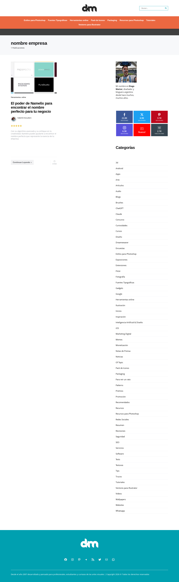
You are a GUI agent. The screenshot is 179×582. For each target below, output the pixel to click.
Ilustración (120, 305)
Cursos (119, 231)
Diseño (119, 236)
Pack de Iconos (98, 20)
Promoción (121, 396)
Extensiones (121, 265)
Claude (119, 214)
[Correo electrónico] (106, 559)
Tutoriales (150, 20)
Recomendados (123, 402)
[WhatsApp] (113, 559)
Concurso (120, 219)
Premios (119, 391)
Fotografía (120, 276)
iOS (117, 328)
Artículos (120, 185)
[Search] (166, 8)
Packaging (112, 20)
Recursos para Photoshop (132, 20)
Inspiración (121, 316)
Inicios (118, 311)
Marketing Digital (123, 333)
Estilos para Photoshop (34, 20)
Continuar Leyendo (21, 162)
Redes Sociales (122, 419)
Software (120, 453)
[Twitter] (99, 559)
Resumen (120, 425)
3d (117, 162)
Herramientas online (79, 20)
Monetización (122, 345)
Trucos (119, 476)
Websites (120, 505)
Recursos (120, 408)
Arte (118, 179)
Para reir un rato (123, 379)
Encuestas (120, 248)
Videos (119, 493)
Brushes (119, 202)
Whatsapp (120, 510)
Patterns (119, 385)
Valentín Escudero (24, 118)
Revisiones (120, 430)
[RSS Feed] (93, 559)
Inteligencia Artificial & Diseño (129, 322)
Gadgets (119, 288)
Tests (118, 459)
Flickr (118, 271)
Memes (119, 339)
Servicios (120, 448)
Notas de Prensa (123, 351)
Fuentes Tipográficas (57, 20)
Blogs (118, 196)
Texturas (119, 465)
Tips (117, 470)
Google (119, 293)
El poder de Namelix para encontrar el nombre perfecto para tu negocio (31, 107)
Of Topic (119, 362)
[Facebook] (65, 559)
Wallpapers (121, 499)
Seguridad (120, 436)
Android (119, 168)
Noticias (119, 356)
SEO (117, 442)
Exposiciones (121, 259)
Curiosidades (121, 225)
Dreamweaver (122, 242)
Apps (118, 174)
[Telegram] (86, 559)
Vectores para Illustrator (89, 24)
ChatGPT (119, 208)
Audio (118, 191)
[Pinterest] (79, 559)
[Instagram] (72, 559)
